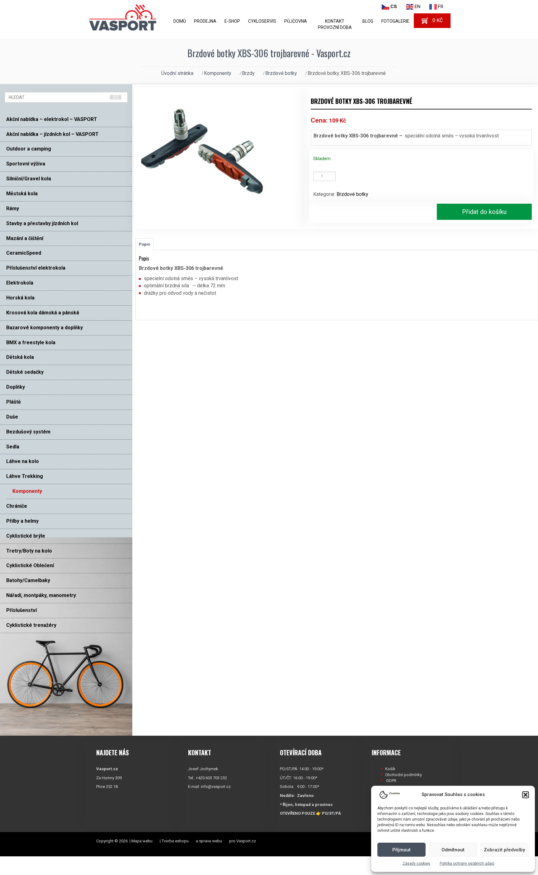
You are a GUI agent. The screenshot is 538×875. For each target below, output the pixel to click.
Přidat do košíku (484, 211)
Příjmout (401, 850)
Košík (390, 768)
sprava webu (210, 841)
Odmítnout (453, 850)
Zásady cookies (416, 863)
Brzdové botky (281, 73)
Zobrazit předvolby (504, 850)
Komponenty (217, 73)
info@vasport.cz (216, 786)
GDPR (391, 780)
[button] (525, 795)
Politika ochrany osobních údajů (467, 863)
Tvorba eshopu (175, 841)
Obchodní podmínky (403, 774)
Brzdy (248, 73)
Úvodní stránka (177, 73)
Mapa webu (142, 841)
